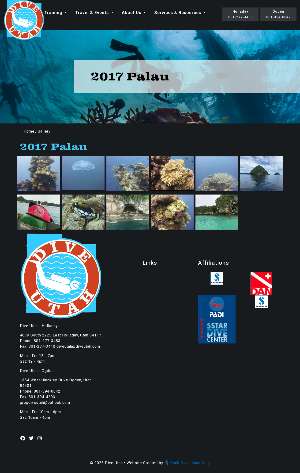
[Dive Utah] (24, 20)
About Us (132, 12)
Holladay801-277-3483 (240, 14)
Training (54, 12)
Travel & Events (92, 12)
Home (29, 131)
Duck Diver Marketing (190, 463)
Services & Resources (178, 12)
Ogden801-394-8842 (278, 14)
